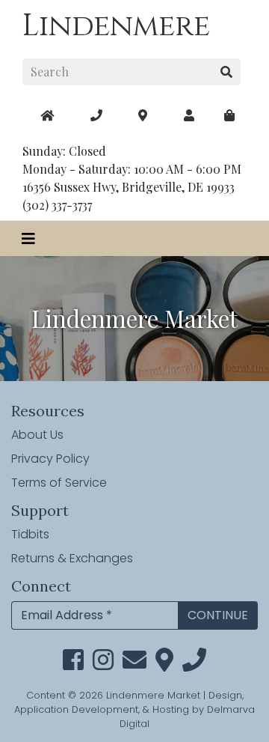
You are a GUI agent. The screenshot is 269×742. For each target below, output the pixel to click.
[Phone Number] (96, 115)
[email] (134, 664)
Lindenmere (116, 26)
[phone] (194, 664)
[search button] (227, 71)
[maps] (229, 115)
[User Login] (189, 115)
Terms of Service (59, 482)
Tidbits (30, 534)
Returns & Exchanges (72, 558)
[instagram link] (103, 664)
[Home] (47, 115)
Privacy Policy (50, 458)
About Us (37, 434)
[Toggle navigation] (28, 238)
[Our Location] (142, 115)
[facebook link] (73, 664)
